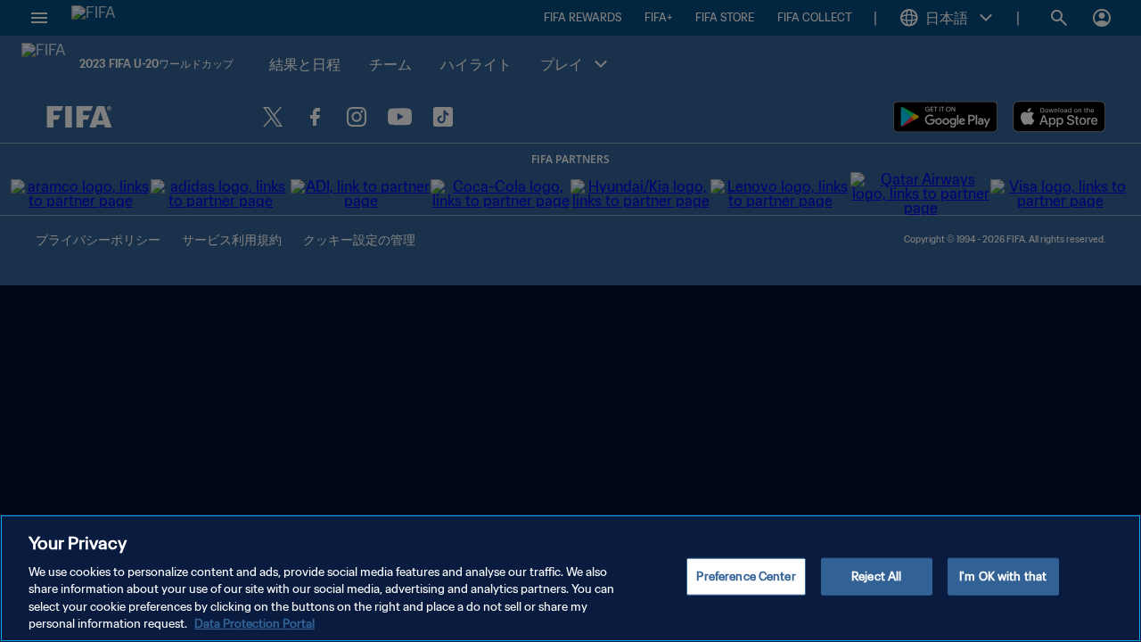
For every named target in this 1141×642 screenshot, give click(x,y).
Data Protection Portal (254, 623)
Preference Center (745, 576)
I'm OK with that (1003, 576)
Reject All (876, 576)
